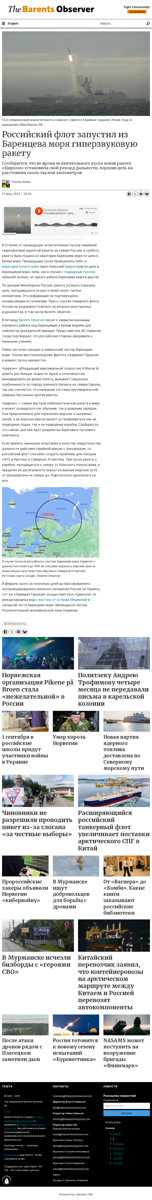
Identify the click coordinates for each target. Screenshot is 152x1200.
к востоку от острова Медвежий (61, 600)
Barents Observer (32, 320)
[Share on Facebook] (129, 194)
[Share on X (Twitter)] (135, 194)
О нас (7, 1111)
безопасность (15, 623)
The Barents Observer (11, 239)
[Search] (148, 23)
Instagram (118, 1148)
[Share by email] (141, 194)
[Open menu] (3, 23)
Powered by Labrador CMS (76, 1194)
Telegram (118, 1153)
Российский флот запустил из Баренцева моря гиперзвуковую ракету (54, 239)
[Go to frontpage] (52, 9)
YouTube (118, 1163)
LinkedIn (117, 1158)
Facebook (118, 1143)
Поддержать (11, 1154)
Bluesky (117, 1133)
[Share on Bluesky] (147, 194)
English (13, 23)
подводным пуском (79, 272)
